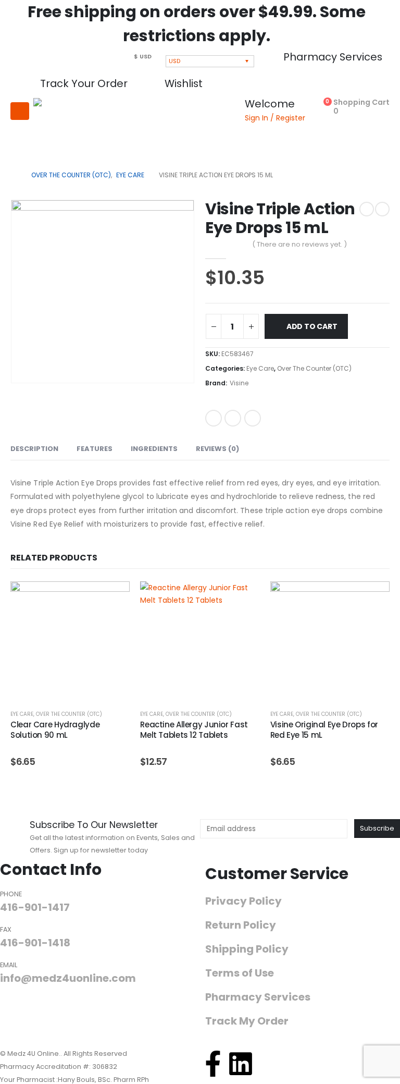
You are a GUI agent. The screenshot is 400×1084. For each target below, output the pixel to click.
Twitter (232, 418)
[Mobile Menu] (19, 111)
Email (252, 418)
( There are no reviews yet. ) (299, 244)
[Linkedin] (241, 1064)
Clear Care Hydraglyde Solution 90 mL (54, 729)
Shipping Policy (247, 949)
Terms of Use (239, 973)
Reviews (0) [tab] (217, 449)
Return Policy (240, 925)
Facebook (213, 418)
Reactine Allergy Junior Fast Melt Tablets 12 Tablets (194, 729)
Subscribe (377, 828)
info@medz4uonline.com (68, 978)
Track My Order (247, 1021)
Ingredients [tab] (154, 449)
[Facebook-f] (213, 1064)
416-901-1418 (35, 942)
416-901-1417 (35, 907)
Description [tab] (34, 449)
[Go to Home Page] (13, 175)
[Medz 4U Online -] (67, 127)
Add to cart (312, 326)
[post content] (70, 641)
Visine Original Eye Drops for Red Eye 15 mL (324, 729)
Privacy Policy (243, 901)
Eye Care (260, 368)
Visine (239, 383)
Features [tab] (95, 449)
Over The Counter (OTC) (314, 368)
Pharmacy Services (257, 997)
